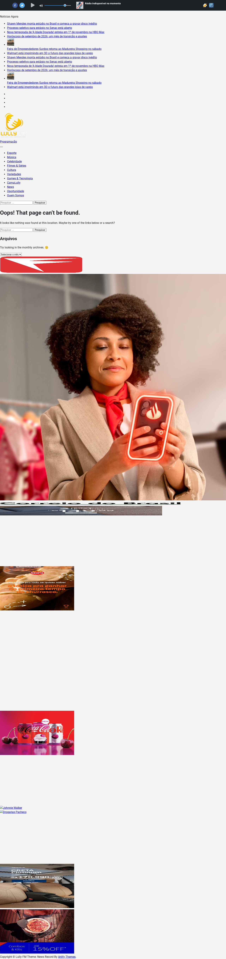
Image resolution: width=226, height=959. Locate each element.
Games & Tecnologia (20, 178)
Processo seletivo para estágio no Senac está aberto (39, 28)
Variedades (14, 174)
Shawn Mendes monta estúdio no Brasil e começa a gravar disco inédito (52, 23)
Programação (8, 141)
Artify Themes (67, 956)
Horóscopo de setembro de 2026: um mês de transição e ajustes (47, 36)
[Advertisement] (106, 541)
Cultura (11, 170)
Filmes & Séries (16, 165)
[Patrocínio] (37, 609)
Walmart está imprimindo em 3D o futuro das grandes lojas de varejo (50, 53)
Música (11, 157)
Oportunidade (15, 191)
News (10, 187)
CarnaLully (13, 182)
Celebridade (14, 161)
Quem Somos (15, 195)
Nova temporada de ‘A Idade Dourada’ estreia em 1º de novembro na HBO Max (55, 32)
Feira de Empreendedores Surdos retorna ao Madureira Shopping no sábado (54, 49)
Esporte (11, 153)
